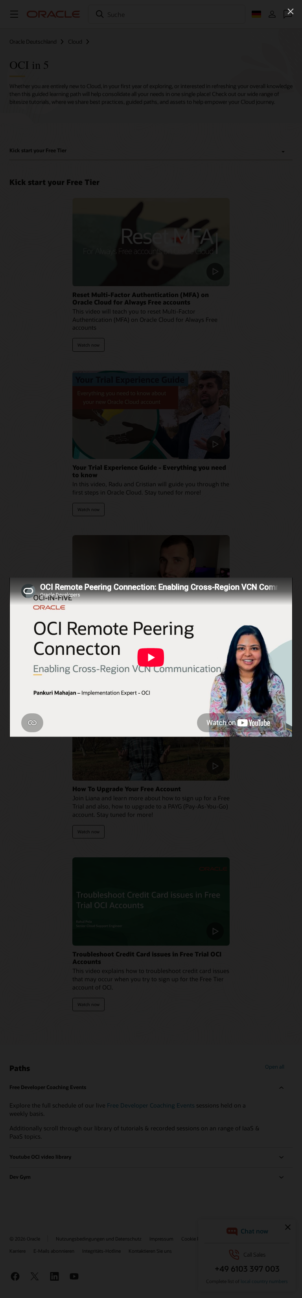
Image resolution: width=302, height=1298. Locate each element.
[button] (290, 11)
